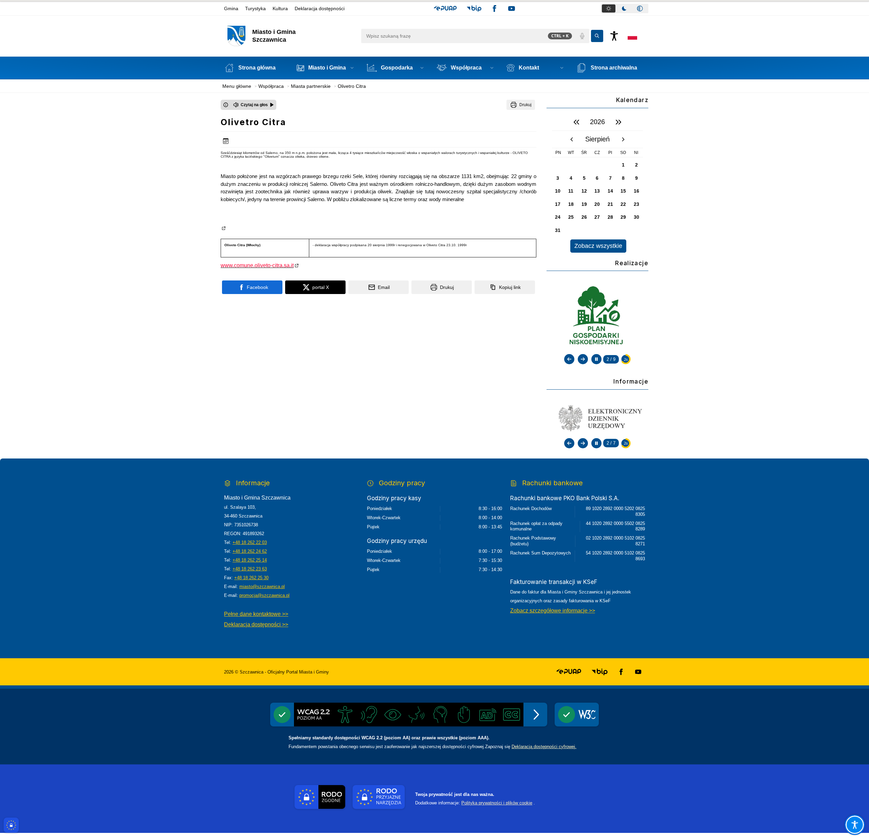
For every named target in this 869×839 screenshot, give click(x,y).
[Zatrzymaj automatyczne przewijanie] (596, 359)
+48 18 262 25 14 (250, 560)
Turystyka (255, 8)
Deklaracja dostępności (320, 8)
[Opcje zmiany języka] (632, 35)
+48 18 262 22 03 (250, 542)
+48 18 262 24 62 (250, 551)
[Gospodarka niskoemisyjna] (597, 316)
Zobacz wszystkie (598, 245)
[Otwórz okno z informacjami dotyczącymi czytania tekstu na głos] (226, 105)
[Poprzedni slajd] (569, 359)
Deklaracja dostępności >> (256, 624)
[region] (597, 183)
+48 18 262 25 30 (251, 577)
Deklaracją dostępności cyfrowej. (544, 746)
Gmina (231, 8)
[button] (445, 8)
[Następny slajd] (583, 359)
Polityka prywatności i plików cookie (496, 802)
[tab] (608, 8)
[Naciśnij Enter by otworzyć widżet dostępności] (614, 35)
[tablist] (624, 8)
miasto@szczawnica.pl (262, 586)
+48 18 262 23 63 (250, 568)
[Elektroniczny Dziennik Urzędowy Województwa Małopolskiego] (597, 417)
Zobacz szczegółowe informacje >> (552, 610)
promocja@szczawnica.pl (264, 595)
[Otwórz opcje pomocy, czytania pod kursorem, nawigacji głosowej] (855, 825)
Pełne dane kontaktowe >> (256, 614)
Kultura (280, 8)
